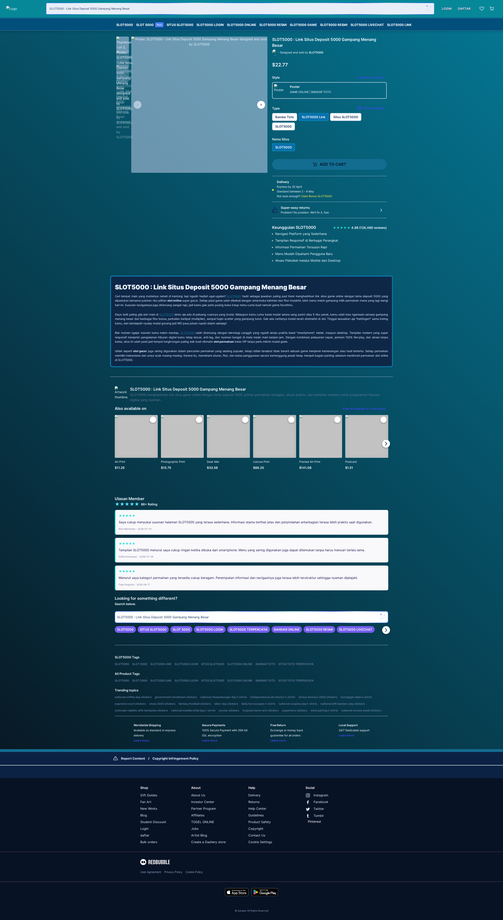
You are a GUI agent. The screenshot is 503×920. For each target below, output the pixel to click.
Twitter (319, 809)
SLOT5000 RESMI (273, 25)
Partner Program (203, 809)
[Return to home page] (24, 8)
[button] (122, 43)
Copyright (255, 829)
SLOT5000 (124, 25)
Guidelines (256, 815)
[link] (125, 629)
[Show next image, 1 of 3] (261, 105)
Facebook (321, 802)
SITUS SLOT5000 (180, 25)
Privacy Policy (173, 872)
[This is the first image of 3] (137, 105)
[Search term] (428, 9)
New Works (148, 809)
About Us (198, 795)
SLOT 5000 (149, 25)
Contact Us (256, 835)
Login (144, 829)
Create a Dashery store (208, 842)
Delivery (254, 795)
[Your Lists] (481, 8)
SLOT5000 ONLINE (241, 25)
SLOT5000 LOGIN (210, 25)
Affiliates (197, 815)
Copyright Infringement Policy (175, 758)
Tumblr (319, 816)
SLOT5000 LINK (399, 25)
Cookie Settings (260, 842)
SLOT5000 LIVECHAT (367, 25)
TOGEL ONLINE (202, 822)
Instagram (321, 795)
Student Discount (153, 822)
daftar (144, 835)
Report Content (133, 758)
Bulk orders (148, 842)
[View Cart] (492, 8)
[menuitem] (124, 23)
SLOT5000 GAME (303, 25)
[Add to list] (153, 420)
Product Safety (259, 822)
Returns (254, 802)
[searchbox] (251, 617)
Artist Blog (199, 835)
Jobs (194, 829)
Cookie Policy (194, 872)
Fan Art (145, 802)
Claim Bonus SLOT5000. (317, 196)
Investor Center (202, 802)
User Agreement (150, 872)
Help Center (257, 809)
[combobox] (240, 8)
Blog (143, 815)
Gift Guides (148, 795)
